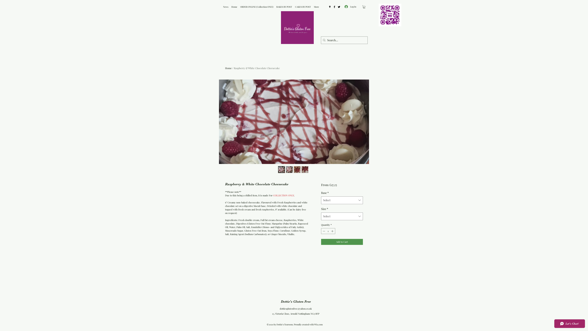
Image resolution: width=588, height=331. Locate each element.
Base (325, 193)
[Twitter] (339, 6)
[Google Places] (329, 6)
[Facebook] (334, 6)
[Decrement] (324, 231)
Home (228, 68)
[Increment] (333, 231)
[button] (364, 6)
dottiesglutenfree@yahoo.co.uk (296, 308)
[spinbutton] (328, 231)
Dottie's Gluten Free (296, 301)
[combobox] (342, 200)
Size (324, 209)
